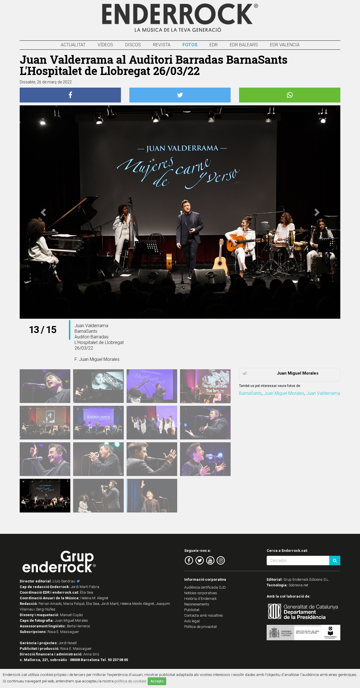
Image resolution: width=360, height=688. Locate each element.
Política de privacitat (200, 627)
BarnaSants (250, 393)
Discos (133, 44)
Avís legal (192, 621)
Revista (161, 44)
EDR (214, 44)
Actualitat (73, 44)
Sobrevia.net (298, 585)
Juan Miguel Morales (284, 393)
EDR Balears (244, 44)
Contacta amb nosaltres (203, 615)
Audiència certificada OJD (205, 587)
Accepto (156, 681)
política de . (130, 681)
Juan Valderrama (323, 393)
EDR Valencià (285, 44)
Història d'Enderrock (200, 598)
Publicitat (191, 610)
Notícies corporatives (200, 593)
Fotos (190, 44)
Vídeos (105, 44)
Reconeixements (196, 604)
